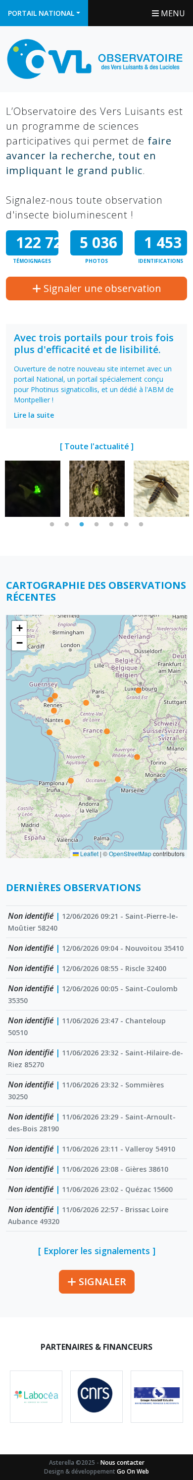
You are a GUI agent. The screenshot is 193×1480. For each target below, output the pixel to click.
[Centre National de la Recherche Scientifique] (96, 1396)
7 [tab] (141, 525)
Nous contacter (122, 1462)
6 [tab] (126, 525)
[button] (19, 628)
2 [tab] (67, 525)
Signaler (101, 1281)
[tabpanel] (32, 488)
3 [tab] (82, 525)
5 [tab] (111, 525)
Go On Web (133, 1471)
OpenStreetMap (130, 853)
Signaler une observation (101, 288)
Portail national (41, 13)
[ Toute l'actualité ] (97, 446)
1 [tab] (52, 525)
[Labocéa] (36, 1396)
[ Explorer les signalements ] (96, 1251)
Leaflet (88, 853)
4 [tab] (96, 525)
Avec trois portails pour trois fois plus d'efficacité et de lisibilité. (94, 343)
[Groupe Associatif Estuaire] (157, 1396)
